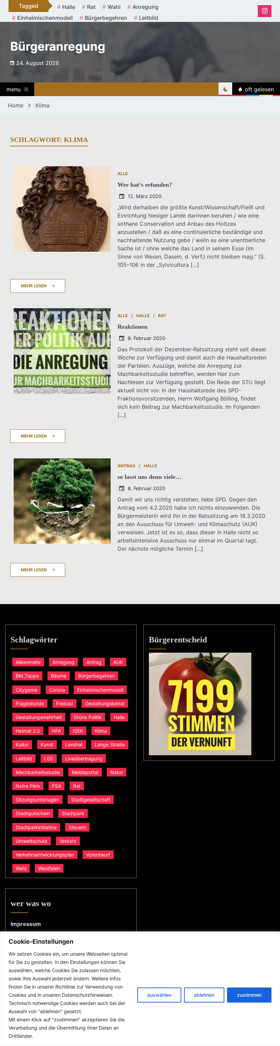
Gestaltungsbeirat (105, 703)
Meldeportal (85, 772)
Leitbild (148, 17)
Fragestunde (30, 703)
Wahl (114, 6)
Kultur (22, 744)
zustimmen (249, 995)
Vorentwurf (98, 855)
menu (13, 89)
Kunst (47, 744)
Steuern (77, 827)
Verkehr (67, 841)
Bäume (58, 676)
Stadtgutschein (33, 813)
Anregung (145, 6)
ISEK (78, 731)
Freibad (64, 703)
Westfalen (49, 868)
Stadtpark (73, 813)
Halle (68, 6)
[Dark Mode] (225, 89)
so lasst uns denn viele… (149, 476)
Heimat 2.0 (28, 731)
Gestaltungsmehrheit (39, 717)
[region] (140, 988)
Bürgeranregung (57, 46)
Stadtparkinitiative (36, 827)
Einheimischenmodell (45, 17)
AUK (118, 662)
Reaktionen (132, 326)
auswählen (159, 995)
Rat (91, 6)
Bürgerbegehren (106, 17)
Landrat (74, 744)
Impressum (26, 923)
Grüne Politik (88, 717)
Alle (122, 173)
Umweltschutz (31, 841)
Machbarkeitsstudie (38, 772)
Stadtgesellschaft (90, 799)
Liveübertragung (83, 758)
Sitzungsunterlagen (37, 799)
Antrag (126, 465)
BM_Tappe (27, 676)
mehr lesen (34, 285)
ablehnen (204, 995)
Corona (57, 690)
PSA (56, 786)
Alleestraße (28, 662)
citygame (26, 690)
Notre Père (28, 786)
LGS (48, 758)
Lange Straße (110, 744)
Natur (116, 772)
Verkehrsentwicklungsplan (45, 855)
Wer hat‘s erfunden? (144, 184)
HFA (56, 731)
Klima (101, 731)
